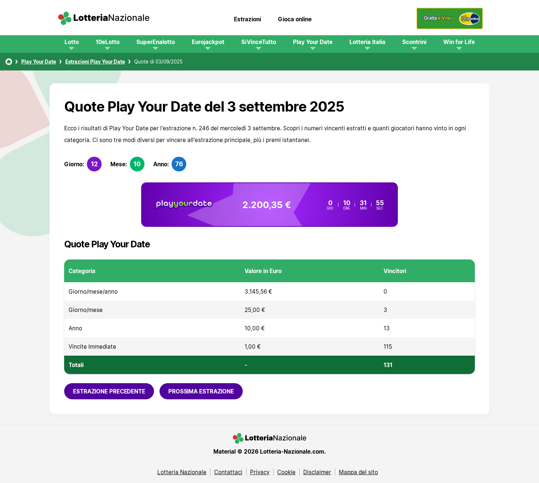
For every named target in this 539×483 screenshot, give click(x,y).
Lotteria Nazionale (181, 472)
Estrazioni (247, 19)
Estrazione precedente (109, 391)
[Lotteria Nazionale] (9, 61)
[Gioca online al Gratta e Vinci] (449, 27)
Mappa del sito (358, 472)
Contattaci (228, 472)
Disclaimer (317, 472)
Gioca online (295, 19)
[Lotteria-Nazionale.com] (103, 19)
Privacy (260, 472)
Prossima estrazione (201, 391)
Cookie (286, 472)
